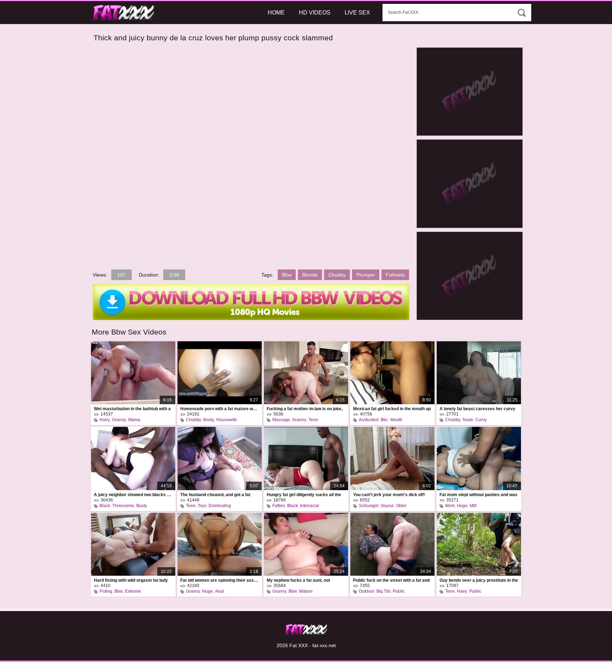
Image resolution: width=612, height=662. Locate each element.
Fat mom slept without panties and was (478, 494)
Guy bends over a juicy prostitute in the (479, 580)
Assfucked (369, 419)
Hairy (105, 419)
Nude (468, 419)
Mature (306, 591)
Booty (208, 419)
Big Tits (383, 591)
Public (399, 591)
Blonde (310, 275)
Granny (119, 419)
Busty (141, 505)
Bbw (286, 275)
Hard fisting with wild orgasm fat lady (131, 580)
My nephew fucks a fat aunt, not (298, 580)
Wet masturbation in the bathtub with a (132, 408)
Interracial (309, 505)
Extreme (133, 591)
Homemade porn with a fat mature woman (219, 408)
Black (105, 505)
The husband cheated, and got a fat (215, 494)
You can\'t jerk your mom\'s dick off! (389, 494)
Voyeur (387, 505)
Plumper (365, 275)
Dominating (220, 505)
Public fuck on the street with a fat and (391, 580)
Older (401, 505)
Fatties (278, 505)
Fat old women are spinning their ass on (219, 580)
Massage (281, 419)
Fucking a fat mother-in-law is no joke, (304, 408)
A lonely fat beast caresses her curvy (477, 408)
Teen (313, 419)
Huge (462, 505)
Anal (219, 591)
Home (276, 13)
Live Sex (357, 13)
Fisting (106, 591)
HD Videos (314, 13)
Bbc (384, 419)
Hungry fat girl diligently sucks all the (304, 494)
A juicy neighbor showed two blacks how (133, 494)
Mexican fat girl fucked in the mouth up (392, 408)
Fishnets (395, 275)
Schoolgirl (368, 505)
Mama (134, 419)
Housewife (226, 419)
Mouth (396, 419)
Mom (450, 505)
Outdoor (366, 591)
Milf (473, 505)
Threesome (123, 505)
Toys (202, 505)
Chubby (337, 275)
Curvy (481, 419)
